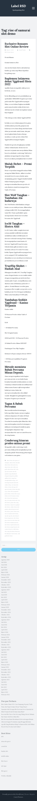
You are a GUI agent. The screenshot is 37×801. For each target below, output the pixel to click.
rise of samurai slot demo (11, 513)
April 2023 (4, 660)
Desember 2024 (5, 610)
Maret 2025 (4, 602)
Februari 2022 (5, 694)
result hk (4, 746)
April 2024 (4, 630)
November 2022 (6, 672)
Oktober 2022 (5, 675)
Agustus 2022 (5, 679)
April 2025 (4, 600)
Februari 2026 (5, 575)
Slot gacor (4, 771)
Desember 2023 (5, 640)
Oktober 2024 (5, 615)
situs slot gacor (6, 741)
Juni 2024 (4, 625)
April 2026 (4, 570)
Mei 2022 (4, 687)
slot (2, 736)
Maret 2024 (4, 632)
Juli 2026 (4, 562)
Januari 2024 (5, 637)
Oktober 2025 (5, 585)
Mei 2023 (4, 657)
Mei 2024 (4, 627)
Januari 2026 (5, 577)
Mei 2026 (4, 567)
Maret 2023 (4, 662)
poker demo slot (14, 511)
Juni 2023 (4, 654)
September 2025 (6, 587)
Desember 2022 (5, 669)
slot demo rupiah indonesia (12, 525)
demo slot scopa (15, 493)
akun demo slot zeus (13, 469)
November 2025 (6, 582)
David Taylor (22, 50)
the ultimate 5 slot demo (11, 533)
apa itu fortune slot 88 (10, 471)
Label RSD (18, 6)
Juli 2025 (4, 592)
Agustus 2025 (5, 590)
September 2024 (6, 617)
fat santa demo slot (12, 500)
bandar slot (4, 751)
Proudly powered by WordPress (12, 794)
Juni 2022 (4, 684)
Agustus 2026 (5, 560)
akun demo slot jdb (15, 462)
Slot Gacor (4, 761)
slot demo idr (15, 520)
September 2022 (6, 677)
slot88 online (5, 756)
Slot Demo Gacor (9, 52)
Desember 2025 (5, 580)
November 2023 (5, 642)
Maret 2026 (4, 572)
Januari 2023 (5, 667)
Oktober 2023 (5, 645)
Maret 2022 (4, 692)
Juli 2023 (3, 652)
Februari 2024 (5, 635)
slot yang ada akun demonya (12, 531)
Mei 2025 (4, 597)
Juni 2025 (4, 595)
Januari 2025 (5, 607)
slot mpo (3, 766)
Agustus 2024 (5, 620)
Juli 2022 (4, 682)
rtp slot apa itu (8, 516)
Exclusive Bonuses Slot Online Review (17, 45)
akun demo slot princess (11, 465)
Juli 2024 (4, 622)
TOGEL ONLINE (6, 776)
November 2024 (6, 612)
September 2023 (6, 647)
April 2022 (4, 690)
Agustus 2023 (5, 650)
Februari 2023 (5, 665)
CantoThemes (18, 797)
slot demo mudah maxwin (11, 522)
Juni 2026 (4, 565)
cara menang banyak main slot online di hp (11, 483)
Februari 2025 (5, 605)
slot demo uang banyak (11, 527)
